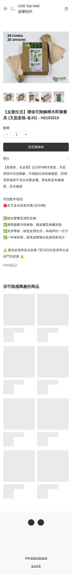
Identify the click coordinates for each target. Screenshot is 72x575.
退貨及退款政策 (38, 558)
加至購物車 (36, 147)
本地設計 (11, 265)
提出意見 (36, 566)
